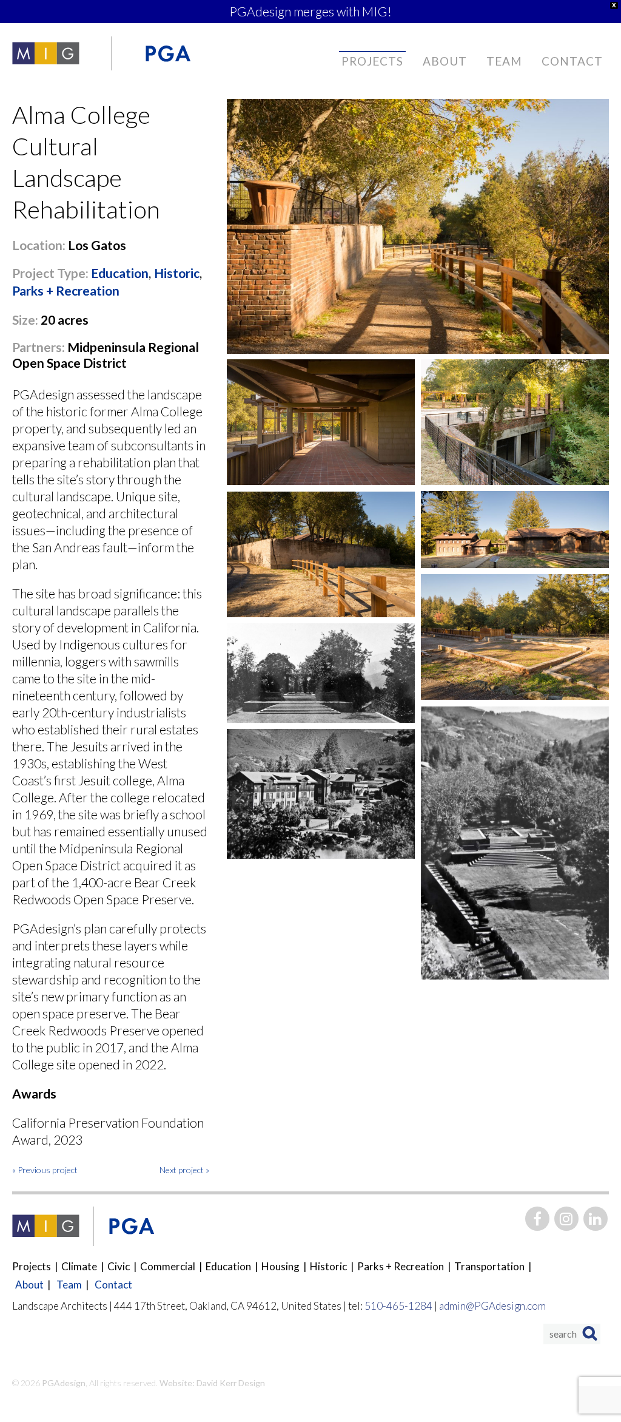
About (445, 61)
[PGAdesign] (167, 53)
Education (120, 272)
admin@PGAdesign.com (492, 1305)
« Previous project (45, 1170)
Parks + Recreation (65, 290)
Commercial (167, 1266)
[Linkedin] (595, 1219)
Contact (572, 61)
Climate (79, 1266)
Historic (177, 272)
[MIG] (45, 53)
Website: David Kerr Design (212, 1383)
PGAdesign (63, 1383)
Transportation (489, 1266)
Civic (118, 1266)
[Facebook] (537, 1219)
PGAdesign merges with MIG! (310, 11)
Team (504, 61)
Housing (280, 1266)
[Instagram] (566, 1219)
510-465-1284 (398, 1305)
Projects (372, 61)
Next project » (184, 1170)
